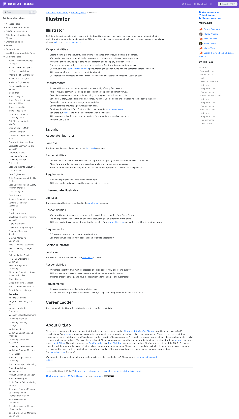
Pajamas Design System (78, 68)
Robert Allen (210, 43)
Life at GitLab (58, 343)
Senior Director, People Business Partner (216, 55)
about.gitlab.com (115, 109)
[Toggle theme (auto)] (212, 3)
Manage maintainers (211, 18)
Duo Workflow (114, 343)
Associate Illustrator (209, 81)
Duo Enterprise (96, 343)
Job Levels (91, 148)
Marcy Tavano (210, 48)
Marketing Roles (78, 12)
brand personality (73, 42)
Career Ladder (205, 123)
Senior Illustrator (207, 109)
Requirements (206, 74)
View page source (210, 12)
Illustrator (203, 67)
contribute (98, 376)
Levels (202, 78)
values (57, 42)
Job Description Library (57, 12)
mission (67, 334)
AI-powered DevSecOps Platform (139, 331)
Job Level (205, 85)
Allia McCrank (210, 38)
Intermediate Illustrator (210, 95)
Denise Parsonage (212, 29)
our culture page (57, 352)
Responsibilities (207, 71)
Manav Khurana (211, 34)
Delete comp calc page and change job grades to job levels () (108, 371)
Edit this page (208, 15)
